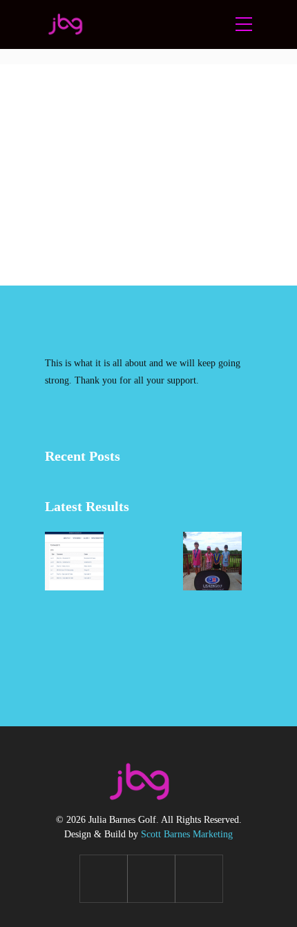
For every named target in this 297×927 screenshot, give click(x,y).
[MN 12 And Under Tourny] (74, 630)
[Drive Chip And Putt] (143, 561)
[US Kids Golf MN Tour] (212, 561)
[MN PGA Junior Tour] (74, 561)
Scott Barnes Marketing (187, 834)
